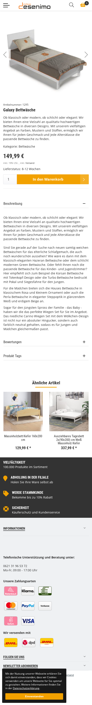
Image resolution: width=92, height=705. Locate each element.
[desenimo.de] (34, 5)
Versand (29, 163)
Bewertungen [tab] (12, 342)
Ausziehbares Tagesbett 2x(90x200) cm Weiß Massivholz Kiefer (69, 439)
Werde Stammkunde (27, 493)
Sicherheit (20, 508)
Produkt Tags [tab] (12, 356)
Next (90, 56)
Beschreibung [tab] (12, 204)
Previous (9, 56)
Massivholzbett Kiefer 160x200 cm (23, 438)
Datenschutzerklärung (26, 688)
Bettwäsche (27, 146)
